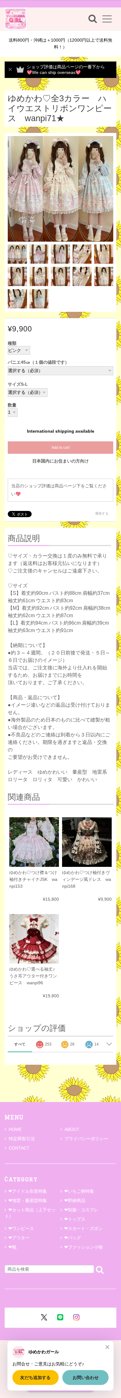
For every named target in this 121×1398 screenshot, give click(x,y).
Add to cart (60, 447)
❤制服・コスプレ (81, 1209)
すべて (19, 1044)
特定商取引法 (22, 1138)
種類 (12, 343)
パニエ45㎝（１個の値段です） (38, 362)
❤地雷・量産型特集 (27, 1200)
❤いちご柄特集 (79, 1191)
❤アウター (18, 1237)
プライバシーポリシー (86, 1138)
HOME (15, 1129)
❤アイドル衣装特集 (27, 1191)
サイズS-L (18, 384)
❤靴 (14, 1247)
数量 (12, 405)
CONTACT (19, 1147)
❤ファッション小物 (83, 1247)
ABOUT (72, 1129)
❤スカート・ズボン (83, 1228)
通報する (102, 513)
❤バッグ (72, 1237)
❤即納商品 (74, 1200)
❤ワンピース (21, 1228)
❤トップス (74, 1219)
